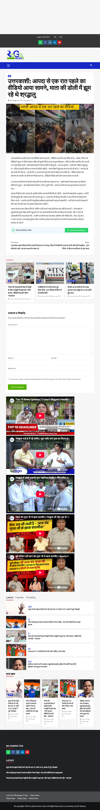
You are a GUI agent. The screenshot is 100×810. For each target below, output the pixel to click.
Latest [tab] (9, 597)
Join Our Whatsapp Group (17, 795)
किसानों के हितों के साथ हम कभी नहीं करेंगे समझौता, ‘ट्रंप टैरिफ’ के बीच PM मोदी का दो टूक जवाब (69, 245)
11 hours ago (31, 719)
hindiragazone (14, 100)
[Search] (91, 65)
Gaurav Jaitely (14, 299)
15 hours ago (85, 721)
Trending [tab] (30, 597)
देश (9, 76)
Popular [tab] (19, 597)
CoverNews (69, 806)
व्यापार (73, 281)
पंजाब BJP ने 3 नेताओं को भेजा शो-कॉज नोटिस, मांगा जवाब (46, 651)
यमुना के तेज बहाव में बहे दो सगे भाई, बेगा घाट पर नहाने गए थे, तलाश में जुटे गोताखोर (54, 609)
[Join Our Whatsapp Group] (40, 42)
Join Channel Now (78, 230)
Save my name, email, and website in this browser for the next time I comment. (45, 379)
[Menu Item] (45, 42)
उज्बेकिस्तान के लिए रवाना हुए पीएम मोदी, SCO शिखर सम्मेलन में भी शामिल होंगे (50, 290)
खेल (29, 619)
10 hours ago (13, 716)
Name (11, 358)
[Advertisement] (50, 17)
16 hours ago (54, 296)
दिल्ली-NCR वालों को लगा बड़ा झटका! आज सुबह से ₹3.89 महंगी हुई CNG (79, 290)
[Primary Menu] (8, 65)
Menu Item (34, 795)
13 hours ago (67, 714)
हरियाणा (30, 606)
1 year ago (25, 100)
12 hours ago (24, 299)
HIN (60, 37)
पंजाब (29, 648)
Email (54, 358)
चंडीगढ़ (29, 661)
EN (55, 37)
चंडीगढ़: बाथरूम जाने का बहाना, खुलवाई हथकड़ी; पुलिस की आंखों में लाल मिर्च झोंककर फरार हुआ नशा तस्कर (85, 708)
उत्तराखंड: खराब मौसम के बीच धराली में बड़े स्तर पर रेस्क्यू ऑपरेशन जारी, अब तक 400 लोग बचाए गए (30, 245)
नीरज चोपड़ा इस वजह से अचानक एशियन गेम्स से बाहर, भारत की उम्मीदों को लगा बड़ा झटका (34, 772)
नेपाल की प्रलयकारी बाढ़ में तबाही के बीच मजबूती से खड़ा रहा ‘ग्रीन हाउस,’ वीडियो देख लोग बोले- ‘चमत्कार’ (19, 291)
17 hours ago (83, 296)
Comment (13, 324)
